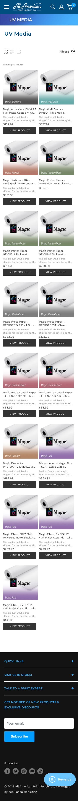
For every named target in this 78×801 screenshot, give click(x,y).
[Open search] (52, 7)
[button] (5, 51)
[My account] (61, 7)
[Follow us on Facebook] (7, 771)
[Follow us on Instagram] (24, 771)
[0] (70, 6)
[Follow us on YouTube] (32, 771)
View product (20, 130)
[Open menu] (6, 7)
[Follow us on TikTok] (40, 771)
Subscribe (19, 736)
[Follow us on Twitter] (16, 771)
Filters (64, 51)
